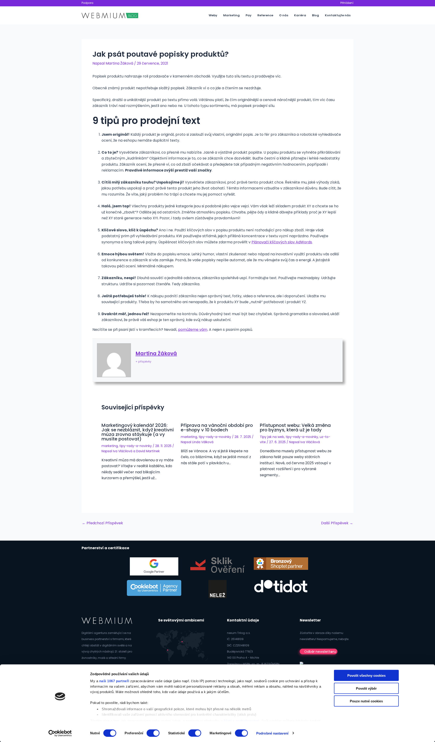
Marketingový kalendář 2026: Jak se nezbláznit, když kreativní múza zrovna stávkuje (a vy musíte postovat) (138, 432)
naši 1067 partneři (114, 681)
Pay (248, 15)
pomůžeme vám (192, 329)
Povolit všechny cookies (366, 675)
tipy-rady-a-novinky (135, 446)
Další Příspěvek (337, 523)
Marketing (231, 15)
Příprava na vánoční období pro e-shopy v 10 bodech (217, 427)
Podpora (87, 3)
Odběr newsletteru (320, 651)
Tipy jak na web (272, 437)
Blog (315, 15)
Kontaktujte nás (337, 15)
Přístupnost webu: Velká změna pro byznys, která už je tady (295, 427)
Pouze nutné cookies (366, 701)
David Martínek (148, 451)
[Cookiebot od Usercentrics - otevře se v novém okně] (60, 733)
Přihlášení (346, 3)
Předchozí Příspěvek (102, 523)
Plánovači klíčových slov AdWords (281, 242)
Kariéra (300, 15)
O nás (283, 15)
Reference (265, 15)
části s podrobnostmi (241, 721)
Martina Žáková (156, 353)
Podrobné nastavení (272, 733)
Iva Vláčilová (122, 451)
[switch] (153, 733)
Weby (213, 15)
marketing (110, 446)
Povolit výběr (366, 688)
